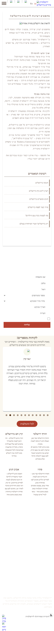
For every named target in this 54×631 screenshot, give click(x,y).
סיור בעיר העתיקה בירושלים (40, 517)
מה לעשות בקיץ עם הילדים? (36, 216)
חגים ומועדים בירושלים (38, 199)
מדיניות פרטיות (46, 553)
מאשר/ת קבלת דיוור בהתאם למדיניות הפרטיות (31, 319)
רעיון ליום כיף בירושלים (38, 191)
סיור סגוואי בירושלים (43, 525)
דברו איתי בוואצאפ (44, 571)
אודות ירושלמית (45, 582)
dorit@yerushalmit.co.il (42, 574)
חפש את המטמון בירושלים (41, 509)
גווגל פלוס (48, 550)
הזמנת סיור (47, 578)
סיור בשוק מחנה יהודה (43, 513)
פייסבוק (49, 538)
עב (35, 3)
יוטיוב (49, 542)
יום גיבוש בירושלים (44, 521)
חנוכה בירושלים (41, 183)
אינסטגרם (48, 546)
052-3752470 (46, 567)
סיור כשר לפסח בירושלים (38, 207)
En (31, 3)
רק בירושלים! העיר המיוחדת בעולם (34, 224)
